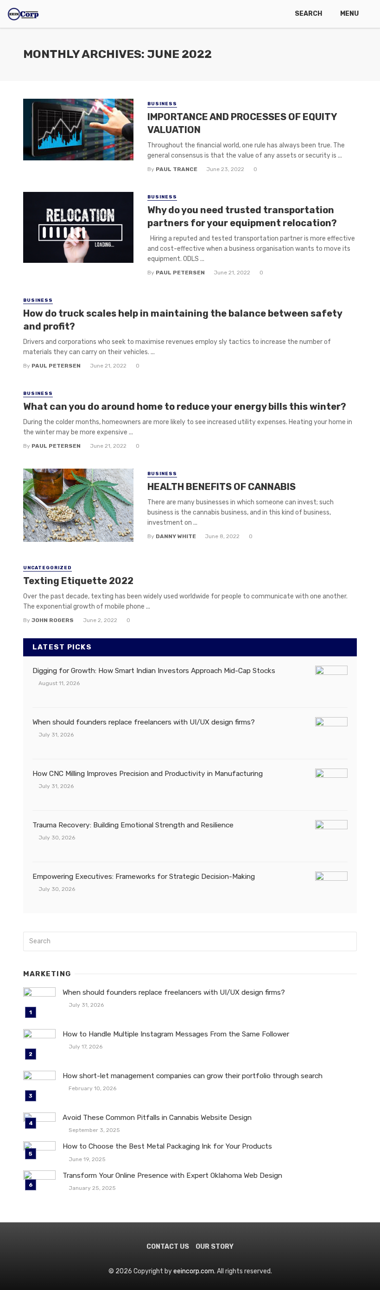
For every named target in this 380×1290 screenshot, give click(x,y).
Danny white (176, 536)
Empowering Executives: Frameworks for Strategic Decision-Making (143, 876)
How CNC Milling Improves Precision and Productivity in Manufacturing (147, 773)
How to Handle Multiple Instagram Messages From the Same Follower (176, 1034)
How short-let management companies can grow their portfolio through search (193, 1076)
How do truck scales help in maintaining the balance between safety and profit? (182, 320)
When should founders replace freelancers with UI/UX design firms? (143, 722)
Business (162, 104)
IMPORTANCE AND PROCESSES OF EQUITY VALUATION (242, 123)
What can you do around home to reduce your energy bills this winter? (184, 406)
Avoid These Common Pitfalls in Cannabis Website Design (157, 1117)
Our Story (215, 1247)
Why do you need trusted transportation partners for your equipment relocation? (242, 216)
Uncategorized (47, 568)
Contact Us (167, 1247)
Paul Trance (176, 169)
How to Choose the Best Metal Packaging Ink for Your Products (167, 1146)
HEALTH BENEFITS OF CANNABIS (221, 486)
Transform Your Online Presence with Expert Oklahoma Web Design (172, 1175)
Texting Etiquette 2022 (78, 580)
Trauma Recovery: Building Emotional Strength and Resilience (133, 825)
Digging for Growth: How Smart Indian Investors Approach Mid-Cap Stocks (153, 671)
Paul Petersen (180, 272)
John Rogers (53, 620)
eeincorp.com (193, 1271)
